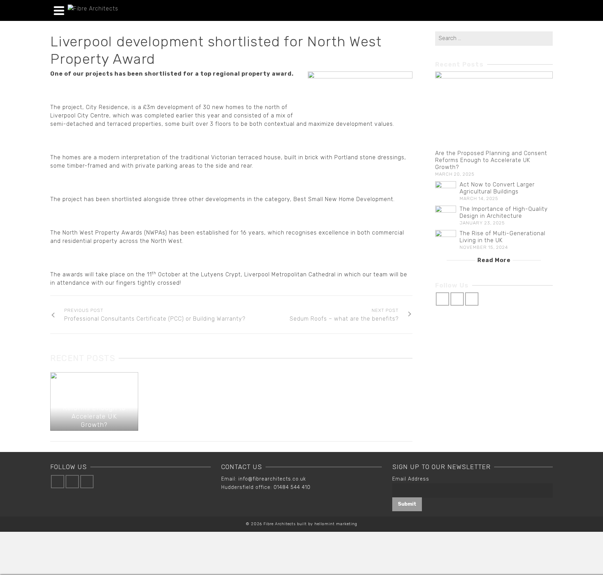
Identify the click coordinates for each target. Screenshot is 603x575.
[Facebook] (442, 299)
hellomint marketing (335, 524)
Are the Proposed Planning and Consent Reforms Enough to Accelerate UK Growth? (491, 160)
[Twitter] (457, 299)
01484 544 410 (292, 487)
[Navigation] (59, 10)
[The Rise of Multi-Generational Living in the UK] (445, 240)
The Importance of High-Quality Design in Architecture (504, 212)
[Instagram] (471, 299)
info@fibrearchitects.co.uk (272, 479)
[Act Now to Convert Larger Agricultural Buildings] (445, 191)
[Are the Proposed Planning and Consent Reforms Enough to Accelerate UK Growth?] (494, 110)
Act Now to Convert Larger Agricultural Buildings (497, 188)
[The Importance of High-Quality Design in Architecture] (445, 216)
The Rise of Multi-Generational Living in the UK (502, 237)
